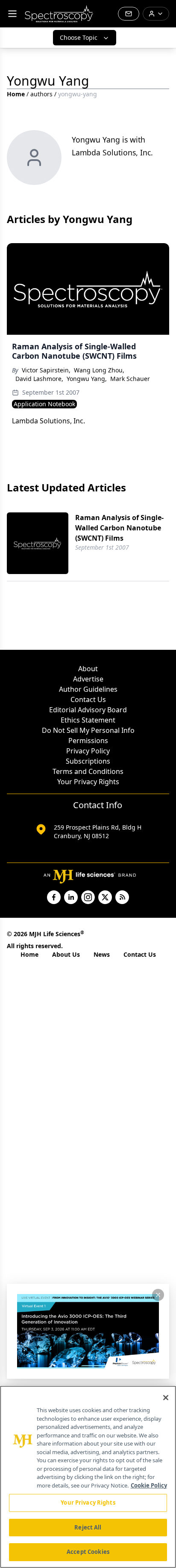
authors (41, 94)
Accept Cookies (88, 1552)
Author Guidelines (88, 689)
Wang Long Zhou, (99, 370)
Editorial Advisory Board (88, 709)
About (88, 668)
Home (16, 94)
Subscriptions (88, 761)
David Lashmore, (39, 379)
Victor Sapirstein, (46, 370)
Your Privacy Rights (88, 781)
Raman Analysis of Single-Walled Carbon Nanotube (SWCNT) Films (119, 528)
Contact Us (88, 699)
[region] (88, 1477)
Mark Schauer (130, 379)
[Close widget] (158, 1295)
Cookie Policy (149, 1485)
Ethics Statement (88, 720)
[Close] (165, 1397)
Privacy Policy (88, 751)
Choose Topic (78, 37)
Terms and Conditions (88, 771)
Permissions (88, 740)
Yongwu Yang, (87, 379)
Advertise (88, 679)
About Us (66, 954)
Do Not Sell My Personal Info (88, 730)
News (102, 954)
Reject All (87, 1527)
